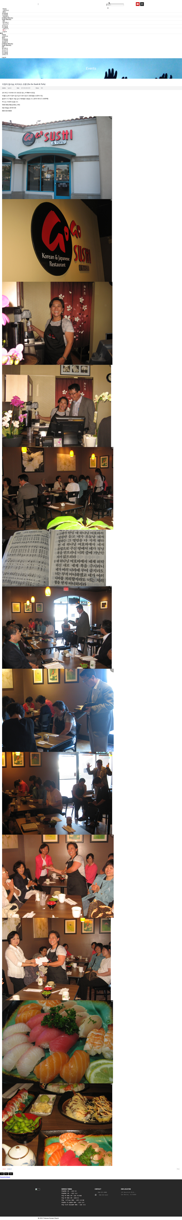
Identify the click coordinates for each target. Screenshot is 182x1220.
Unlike (9, 1169)
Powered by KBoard (5, 1177)
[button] (91, 33)
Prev (6, 1173)
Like (4, 1169)
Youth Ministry (6, 45)
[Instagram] (142, 4)
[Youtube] (138, 4)
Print (178, 1169)
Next (11, 1173)
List (2, 1173)
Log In (5, 31)
